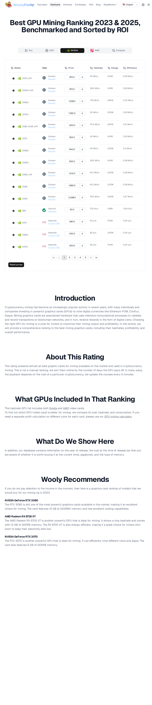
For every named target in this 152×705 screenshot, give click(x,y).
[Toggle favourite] (13, 78)
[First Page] (53, 257)
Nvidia (53, 408)
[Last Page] (96, 257)
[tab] (29, 50)
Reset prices (16, 264)
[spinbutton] (72, 77)
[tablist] (75, 50)
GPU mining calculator (118, 416)
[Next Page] (91, 257)
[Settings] (143, 4)
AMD (66, 408)
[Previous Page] (59, 257)
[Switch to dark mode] (148, 4)
